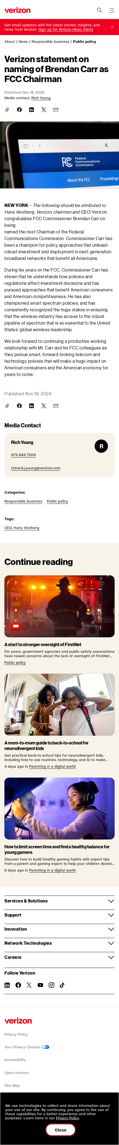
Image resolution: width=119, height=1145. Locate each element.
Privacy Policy (16, 1034)
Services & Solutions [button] (26, 900)
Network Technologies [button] (28, 943)
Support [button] (13, 914)
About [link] (9, 42)
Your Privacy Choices (23, 1047)
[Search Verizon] (100, 10)
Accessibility (15, 1060)
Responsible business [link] (50, 42)
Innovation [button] (15, 928)
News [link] (23, 42)
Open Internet (16, 1073)
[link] (65, 29)
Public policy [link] (84, 42)
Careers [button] (13, 957)
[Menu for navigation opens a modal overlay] (112, 10)
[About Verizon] (17, 10)
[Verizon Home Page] (18, 1020)
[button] (112, 27)
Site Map (12, 1085)
